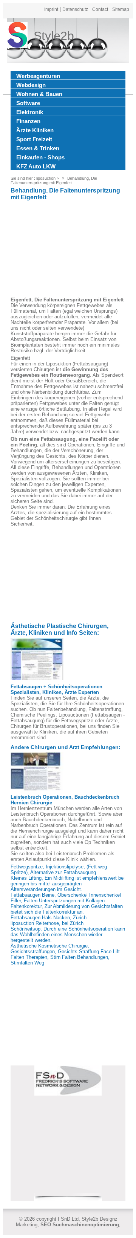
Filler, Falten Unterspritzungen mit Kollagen (58, 900)
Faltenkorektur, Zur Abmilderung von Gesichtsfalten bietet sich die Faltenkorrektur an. (67, 909)
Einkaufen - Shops (40, 157)
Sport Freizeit (34, 139)
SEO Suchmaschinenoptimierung (79, 1224)
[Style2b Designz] (17, 36)
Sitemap (120, 9)
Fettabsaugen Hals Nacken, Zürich (49, 917)
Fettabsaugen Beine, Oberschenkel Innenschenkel (66, 895)
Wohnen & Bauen (39, 94)
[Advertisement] (68, 250)
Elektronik (29, 112)
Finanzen (28, 121)
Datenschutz (75, 9)
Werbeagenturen (38, 76)
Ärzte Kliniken (35, 130)
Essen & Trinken (37, 148)
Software (28, 103)
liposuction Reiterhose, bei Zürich (47, 923)
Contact (100, 9)
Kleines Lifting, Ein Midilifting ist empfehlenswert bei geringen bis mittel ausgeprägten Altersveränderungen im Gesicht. (68, 883)
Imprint (51, 9)
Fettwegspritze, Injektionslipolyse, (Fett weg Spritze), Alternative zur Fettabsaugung (59, 869)
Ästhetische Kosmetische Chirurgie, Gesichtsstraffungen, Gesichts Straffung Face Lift (65, 948)
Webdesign (31, 85)
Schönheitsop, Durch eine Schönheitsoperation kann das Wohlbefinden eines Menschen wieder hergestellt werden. (68, 934)
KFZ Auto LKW (36, 166)
